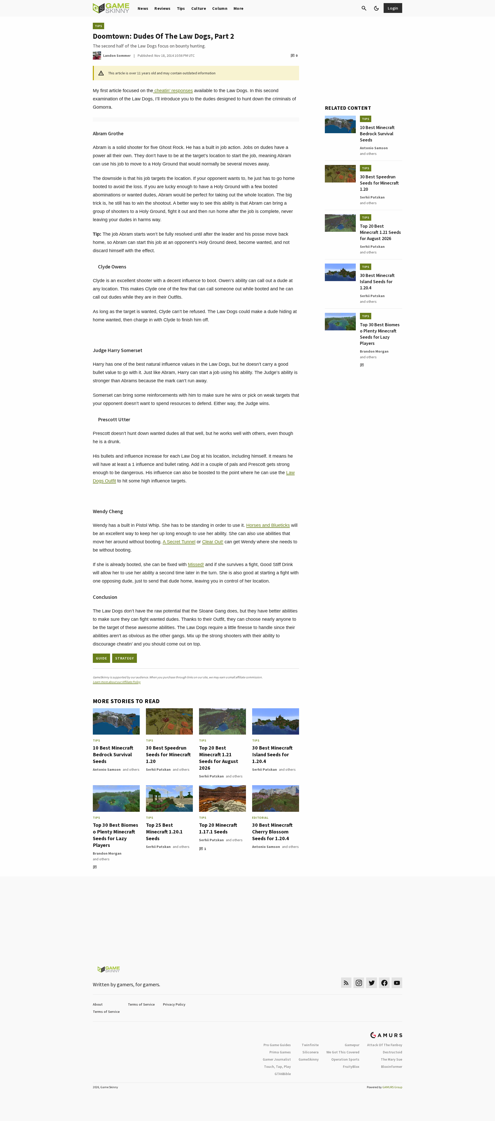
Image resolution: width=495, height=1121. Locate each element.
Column (219, 8)
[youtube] (397, 982)
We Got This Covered (342, 1052)
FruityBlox (351, 1066)
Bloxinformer (391, 1066)
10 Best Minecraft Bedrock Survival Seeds (113, 754)
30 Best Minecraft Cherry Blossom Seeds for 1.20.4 (272, 831)
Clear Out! (212, 541)
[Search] (364, 8)
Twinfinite (310, 1045)
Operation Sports (345, 1059)
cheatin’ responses (173, 90)
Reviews (162, 8)
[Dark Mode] (376, 8)
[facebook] (384, 982)
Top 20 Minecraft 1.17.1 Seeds (218, 828)
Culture (198, 8)
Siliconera (310, 1052)
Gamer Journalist (277, 1059)
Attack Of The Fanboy (384, 1045)
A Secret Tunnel (179, 541)
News (143, 8)
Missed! (196, 564)
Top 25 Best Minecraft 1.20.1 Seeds (164, 831)
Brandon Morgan (107, 853)
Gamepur (352, 1045)
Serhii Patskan (158, 769)
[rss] (346, 982)
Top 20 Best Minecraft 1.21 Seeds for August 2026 (218, 757)
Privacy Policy (174, 1004)
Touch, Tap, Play (277, 1066)
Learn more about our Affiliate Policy (117, 682)
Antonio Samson (107, 769)
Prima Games (280, 1052)
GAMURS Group (392, 1087)
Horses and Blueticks (268, 525)
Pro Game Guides (277, 1045)
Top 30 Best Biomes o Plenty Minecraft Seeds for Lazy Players (115, 835)
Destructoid (392, 1052)
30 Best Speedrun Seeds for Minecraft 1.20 (168, 754)
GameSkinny (309, 1059)
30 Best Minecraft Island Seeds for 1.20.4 (272, 754)
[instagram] (358, 982)
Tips (181, 8)
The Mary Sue (391, 1059)
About (98, 1004)
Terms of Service (141, 1004)
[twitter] (371, 982)
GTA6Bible (283, 1073)
